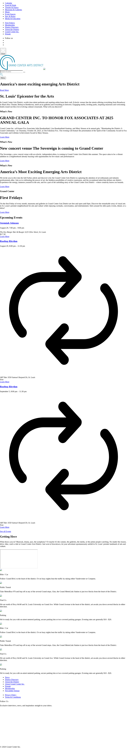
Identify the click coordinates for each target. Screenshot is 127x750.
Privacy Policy (10, 695)
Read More (4, 90)
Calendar (8, 3)
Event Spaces (10, 14)
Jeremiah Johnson (9, 223)
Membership (10, 25)
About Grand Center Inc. (15, 684)
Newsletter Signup (12, 691)
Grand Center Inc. (12, 32)
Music (7, 12)
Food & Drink (10, 5)
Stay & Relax (10, 16)
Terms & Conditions (13, 697)
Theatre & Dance (11, 7)
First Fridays (10, 23)
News (7, 677)
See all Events (5, 531)
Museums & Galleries (13, 10)
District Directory (12, 27)
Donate (8, 34)
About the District (12, 29)
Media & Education (12, 19)
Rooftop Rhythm (8, 241)
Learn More (4, 137)
